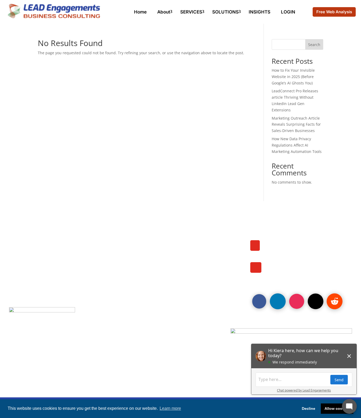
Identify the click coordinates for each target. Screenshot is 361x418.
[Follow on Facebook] (259, 301)
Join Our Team (28, 241)
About (163, 12)
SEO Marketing (28, 270)
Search (314, 44)
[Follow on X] (315, 301)
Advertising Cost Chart (159, 248)
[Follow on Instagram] (296, 301)
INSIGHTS (259, 12)
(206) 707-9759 (284, 250)
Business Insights (32, 277)
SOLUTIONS (225, 12)
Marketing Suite (30, 255)
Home (140, 12)
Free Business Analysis (160, 255)
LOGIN (288, 12)
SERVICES (191, 12)
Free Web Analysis (334, 11)
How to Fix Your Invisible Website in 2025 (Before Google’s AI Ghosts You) (293, 76)
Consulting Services (156, 241)
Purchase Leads (30, 248)
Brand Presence (30, 263)
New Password (150, 270)
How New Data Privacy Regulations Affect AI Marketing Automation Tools (297, 145)
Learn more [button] (170, 408)
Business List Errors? (157, 263)
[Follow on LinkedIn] (278, 301)
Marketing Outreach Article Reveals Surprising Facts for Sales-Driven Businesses (296, 124)
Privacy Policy (28, 284)
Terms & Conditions (155, 284)
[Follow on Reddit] (335, 301)
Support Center (150, 277)
